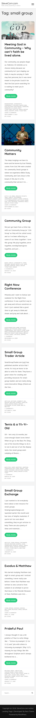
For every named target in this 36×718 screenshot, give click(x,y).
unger (15, 267)
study (12, 548)
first (6, 470)
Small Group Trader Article (14, 354)
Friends (7, 264)
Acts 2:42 (8, 196)
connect (20, 401)
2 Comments (9, 408)
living (14, 675)
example (7, 673)
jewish (22, 608)
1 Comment (8, 336)
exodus (16, 608)
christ (11, 263)
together (22, 110)
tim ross (17, 334)
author (13, 401)
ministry (20, 331)
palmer (7, 265)
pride (22, 675)
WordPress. (22, 714)
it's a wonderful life (12, 200)
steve (25, 471)
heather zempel (15, 402)
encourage (18, 106)
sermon (21, 201)
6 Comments (9, 269)
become (7, 670)
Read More (11, 96)
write (23, 405)
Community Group (18, 221)
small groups (9, 110)
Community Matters (13, 152)
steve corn (14, 203)
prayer (26, 470)
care (6, 197)
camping (25, 467)
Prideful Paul (14, 628)
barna (7, 329)
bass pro (8, 467)
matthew (8, 609)
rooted (15, 109)
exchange (23, 542)
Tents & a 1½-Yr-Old (16, 426)
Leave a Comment (11, 112)
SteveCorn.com (10, 3)
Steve (9, 116)
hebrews (25, 106)
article (7, 401)
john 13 (26, 673)
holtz (19, 330)
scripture (19, 676)
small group (23, 109)
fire (26, 468)
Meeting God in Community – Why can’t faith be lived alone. (18, 49)
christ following (14, 197)
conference (9, 330)
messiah (15, 609)
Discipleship (9, 106)
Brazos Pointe (21, 196)
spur (16, 110)
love (25, 264)
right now (14, 333)
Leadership (12, 331)
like (9, 675)
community (18, 104)
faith (13, 673)
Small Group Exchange (13, 492)
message (15, 201)
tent (6, 472)
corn (24, 263)
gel (25, 401)
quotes (7, 333)
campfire (19, 467)
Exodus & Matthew (18, 566)
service (15, 545)
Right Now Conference (13, 286)
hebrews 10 (9, 108)
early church (23, 199)
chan (24, 329)
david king (23, 105)
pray (21, 470)
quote (26, 331)
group (13, 264)
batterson (13, 329)
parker (12, 265)
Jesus (15, 108)
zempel (23, 334)
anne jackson (21, 327)
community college (12, 105)
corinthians (9, 672)
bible (13, 196)
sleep (6, 471)
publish (24, 402)
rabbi (13, 676)
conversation (10, 468)
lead (23, 330)
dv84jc (15, 199)
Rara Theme (29, 711)
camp (13, 467)
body (6, 263)
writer (7, 406)
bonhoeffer (9, 104)
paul (18, 675)
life (21, 264)
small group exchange (18, 546)
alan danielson (10, 327)
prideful (8, 676)
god (15, 330)
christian (18, 670)
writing (22, 548)
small (11, 471)
